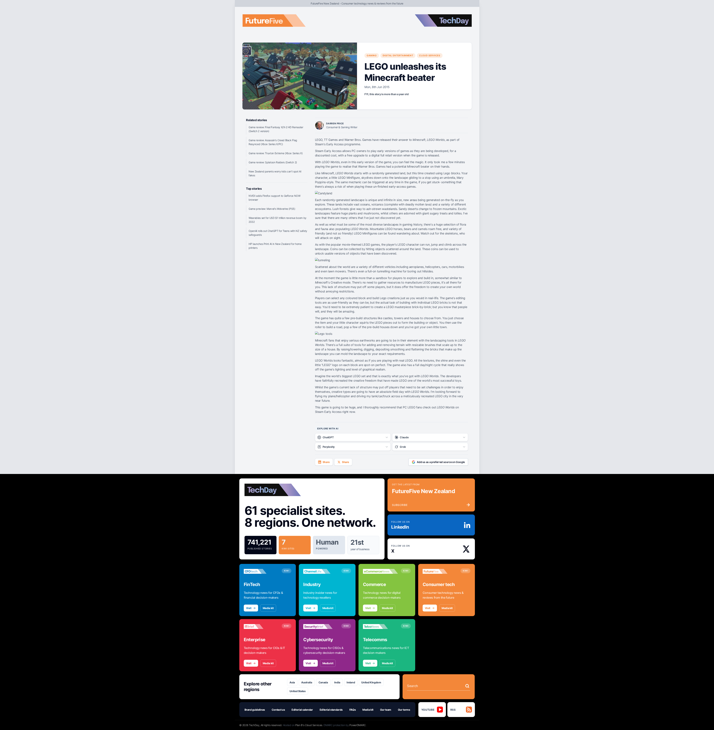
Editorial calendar (302, 709)
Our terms (404, 709)
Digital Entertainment (398, 55)
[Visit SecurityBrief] (320, 626)
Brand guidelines (255, 709)
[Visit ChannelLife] (320, 571)
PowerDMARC (357, 725)
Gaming (372, 55)
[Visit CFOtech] (261, 571)
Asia (292, 682)
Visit (248, 608)
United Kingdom (371, 682)
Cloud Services (429, 55)
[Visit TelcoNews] (380, 626)
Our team (385, 709)
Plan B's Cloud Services (308, 725)
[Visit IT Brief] (261, 626)
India (337, 682)
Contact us (278, 709)
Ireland (351, 682)
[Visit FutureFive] (440, 571)
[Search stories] (467, 686)
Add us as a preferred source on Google (441, 462)
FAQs (352, 709)
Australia (306, 682)
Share (326, 462)
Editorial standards (331, 709)
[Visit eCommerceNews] (380, 571)
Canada (323, 682)
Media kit (268, 608)
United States (297, 691)
